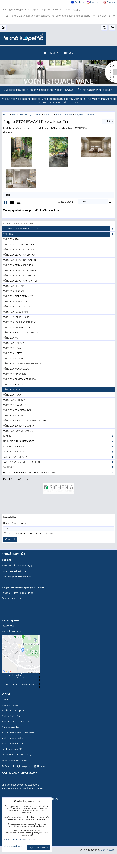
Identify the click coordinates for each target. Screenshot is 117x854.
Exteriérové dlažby (15, 457)
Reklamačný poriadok (12, 738)
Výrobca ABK (11, 239)
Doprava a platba (10, 727)
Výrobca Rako (12, 394)
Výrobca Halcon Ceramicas (20, 332)
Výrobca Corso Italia (16, 306)
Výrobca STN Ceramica (17, 410)
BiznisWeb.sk (107, 850)
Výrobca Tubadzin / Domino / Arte (25, 420)
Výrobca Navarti (13, 348)
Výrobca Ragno (13, 389)
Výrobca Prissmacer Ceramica (22, 363)
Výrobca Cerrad (13, 286)
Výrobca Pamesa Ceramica (19, 379)
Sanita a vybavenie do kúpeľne (22, 462)
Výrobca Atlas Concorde (19, 244)
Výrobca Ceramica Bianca (19, 254)
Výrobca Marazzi (14, 343)
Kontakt (5, 699)
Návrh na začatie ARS (12, 749)
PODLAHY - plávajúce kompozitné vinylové (29, 472)
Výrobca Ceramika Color (19, 249)
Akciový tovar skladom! (18, 223)
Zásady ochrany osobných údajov (19, 839)
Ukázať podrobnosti (13, 846)
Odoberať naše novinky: (15, 523)
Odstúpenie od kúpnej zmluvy (16, 754)
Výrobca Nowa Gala (16, 368)
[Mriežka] (5, 203)
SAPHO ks (8, 467)
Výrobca (8, 234)
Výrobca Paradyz (14, 384)
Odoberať (10, 539)
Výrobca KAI (10, 337)
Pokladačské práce (11, 716)
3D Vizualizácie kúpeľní (13, 710)
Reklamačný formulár (12, 743)
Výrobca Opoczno (14, 374)
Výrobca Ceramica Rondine (20, 260)
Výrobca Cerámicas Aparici (20, 280)
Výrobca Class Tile (15, 301)
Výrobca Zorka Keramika (18, 425)
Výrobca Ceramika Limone (19, 275)
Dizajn (7, 436)
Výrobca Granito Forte (18, 327)
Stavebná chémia (13, 446)
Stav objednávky (10, 705)
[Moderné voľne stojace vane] (58, 83)
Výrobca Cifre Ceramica (18, 296)
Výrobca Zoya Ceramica (18, 431)
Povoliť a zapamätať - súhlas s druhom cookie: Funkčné (21, 675)
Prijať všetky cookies (38, 848)
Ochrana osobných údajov (15, 760)
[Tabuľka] (18, 203)
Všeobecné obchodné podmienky (18, 732)
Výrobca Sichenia (14, 400)
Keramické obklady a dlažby (21, 228)
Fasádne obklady (14, 451)
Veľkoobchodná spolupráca (15, 721)
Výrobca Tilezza (13, 415)
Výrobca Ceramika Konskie (20, 270)
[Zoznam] (12, 203)
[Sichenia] (58, 493)
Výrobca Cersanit (14, 291)
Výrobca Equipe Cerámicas (19, 322)
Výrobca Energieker (16, 317)
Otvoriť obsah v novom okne (21, 684)
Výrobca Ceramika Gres (18, 265)
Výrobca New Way (14, 358)
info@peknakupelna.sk (19, 576)
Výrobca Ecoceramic (16, 312)
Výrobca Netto (12, 353)
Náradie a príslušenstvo (18, 441)
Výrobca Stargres (14, 405)
